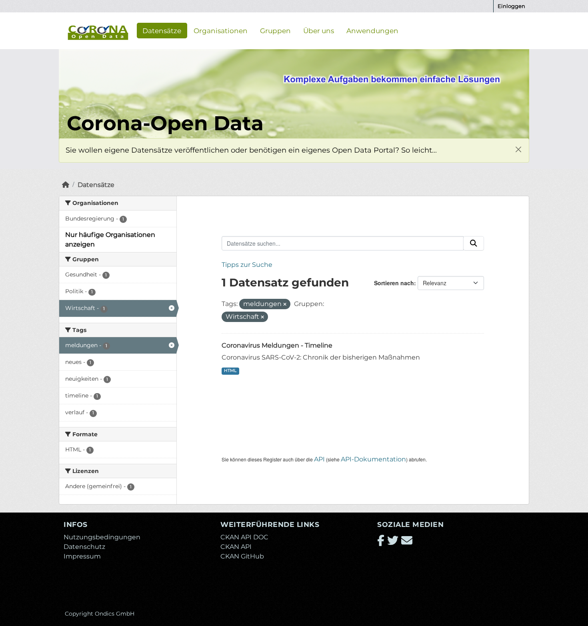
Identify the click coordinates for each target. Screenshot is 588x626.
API (319, 459)
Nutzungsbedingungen (102, 537)
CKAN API (236, 546)
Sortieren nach (394, 283)
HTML (230, 370)
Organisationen (221, 30)
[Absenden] (473, 243)
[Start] (65, 185)
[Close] (518, 149)
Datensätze (161, 30)
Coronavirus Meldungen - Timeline (277, 345)
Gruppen (275, 30)
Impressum (82, 556)
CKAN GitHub (242, 556)
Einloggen (511, 6)
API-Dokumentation (373, 459)
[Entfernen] (284, 304)
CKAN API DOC (244, 537)
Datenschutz (84, 546)
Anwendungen (372, 30)
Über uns (318, 30)
